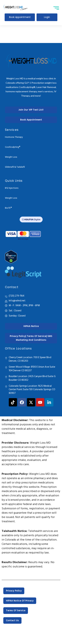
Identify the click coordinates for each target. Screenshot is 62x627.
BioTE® (8, 208)
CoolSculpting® (12, 147)
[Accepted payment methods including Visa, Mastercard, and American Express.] (23, 235)
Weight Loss (11, 157)
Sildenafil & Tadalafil (15, 167)
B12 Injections (11, 188)
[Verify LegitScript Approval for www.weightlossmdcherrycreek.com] (31, 256)
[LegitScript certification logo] (23, 272)
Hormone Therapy (14, 137)
